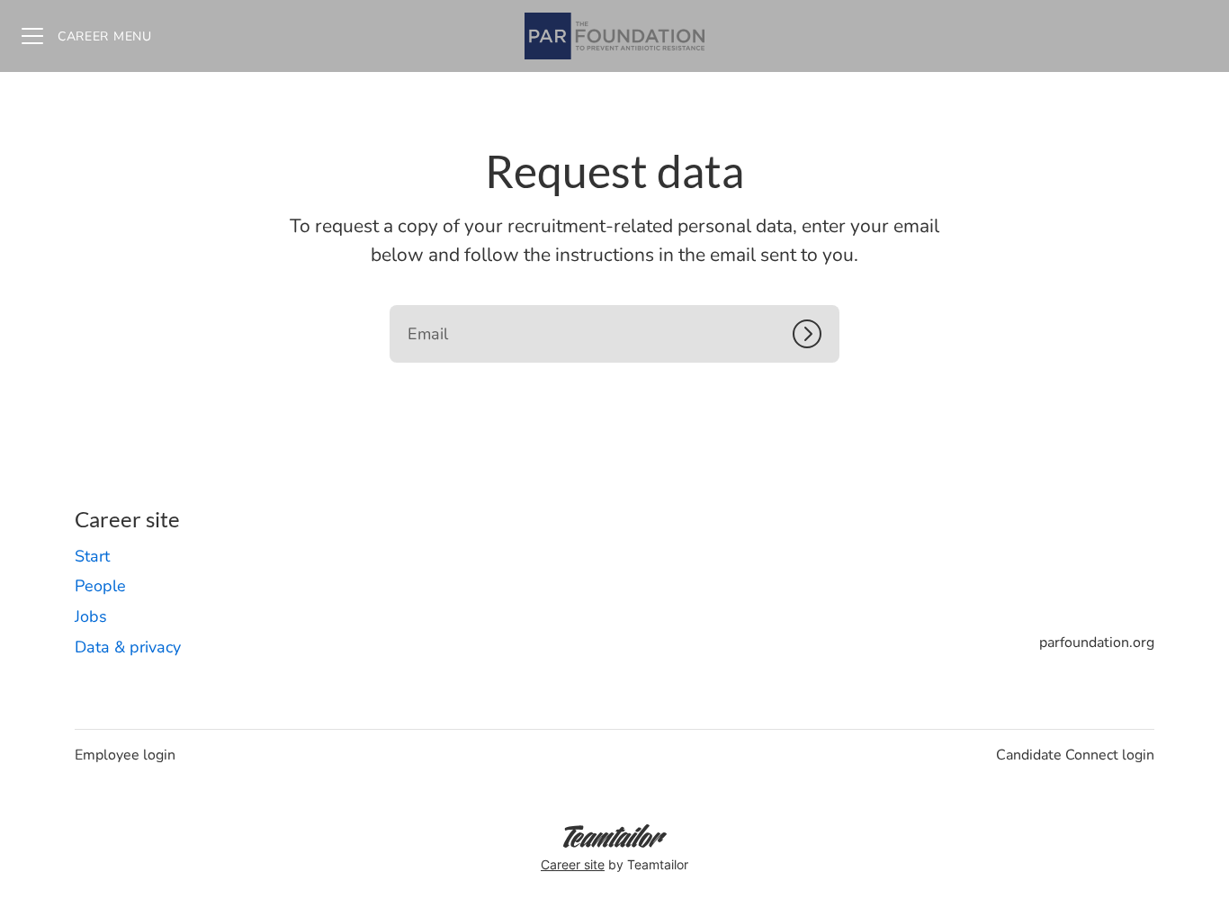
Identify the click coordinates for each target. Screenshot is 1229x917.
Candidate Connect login (1075, 755)
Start (92, 556)
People (100, 586)
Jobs (91, 616)
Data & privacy (128, 647)
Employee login (125, 755)
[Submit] (816, 334)
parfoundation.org (1096, 642)
